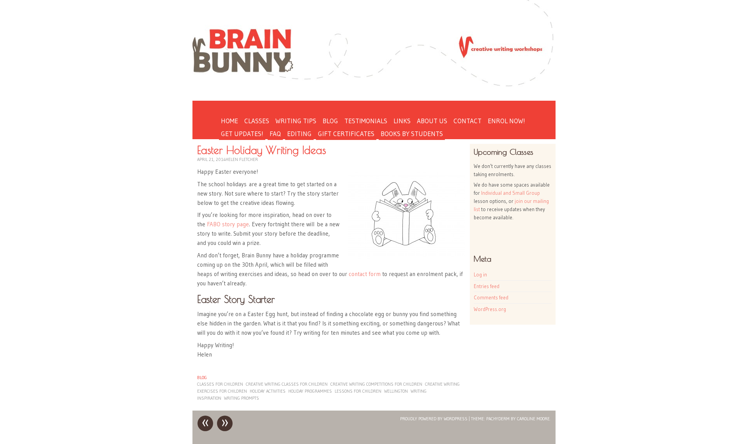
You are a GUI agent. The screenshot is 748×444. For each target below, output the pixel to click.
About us (432, 121)
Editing (299, 133)
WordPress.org (490, 309)
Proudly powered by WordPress (434, 418)
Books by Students (412, 133)
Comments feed (491, 297)
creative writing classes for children (287, 384)
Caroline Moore (533, 418)
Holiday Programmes (310, 391)
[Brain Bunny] (374, 46)
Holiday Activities (268, 391)
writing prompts (241, 398)
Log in (480, 274)
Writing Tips (295, 121)
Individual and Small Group (510, 193)
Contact (467, 121)
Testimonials (365, 121)
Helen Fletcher (242, 159)
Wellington (396, 391)
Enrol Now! (506, 121)
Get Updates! (242, 133)
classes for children (220, 384)
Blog (330, 121)
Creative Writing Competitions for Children (376, 384)
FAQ (275, 133)
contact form (365, 274)
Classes (256, 121)
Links (402, 121)
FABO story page (228, 224)
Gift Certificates (346, 133)
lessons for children (358, 391)
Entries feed (486, 286)
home (229, 121)
